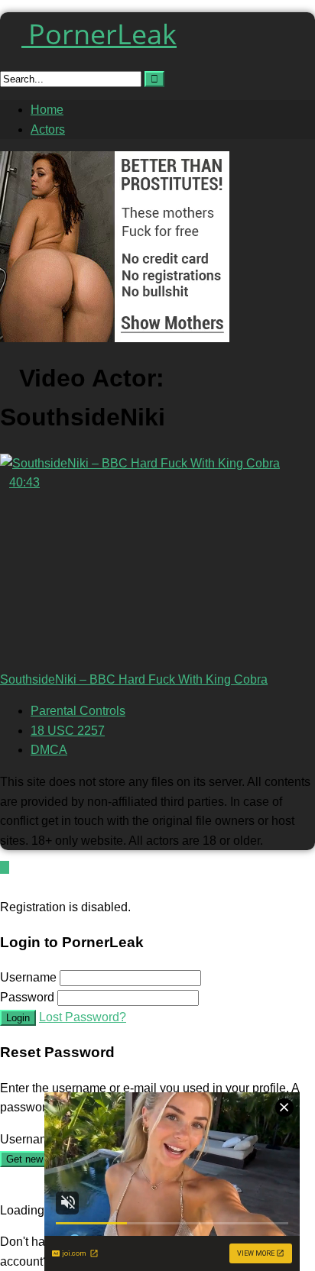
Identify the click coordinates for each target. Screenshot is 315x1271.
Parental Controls (78, 710)
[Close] (4, 887)
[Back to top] (4, 867)
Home (47, 109)
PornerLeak (99, 34)
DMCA (49, 749)
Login (18, 1018)
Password (27, 997)
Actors (48, 129)
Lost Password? (82, 1017)
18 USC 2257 (68, 730)
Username (28, 977)
